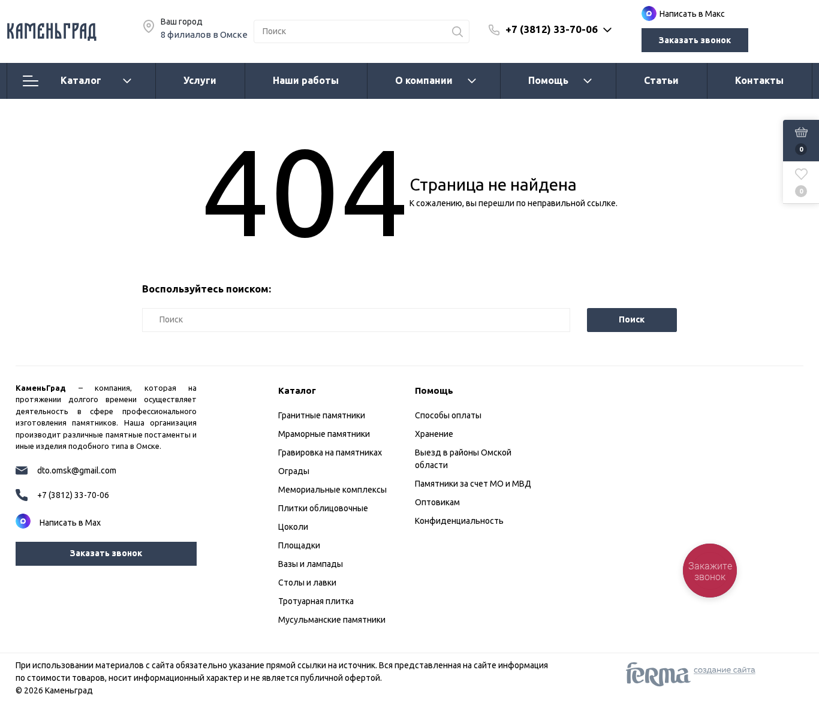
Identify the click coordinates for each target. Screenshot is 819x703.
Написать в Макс (692, 14)
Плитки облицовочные (323, 508)
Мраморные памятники (324, 434)
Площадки (299, 545)
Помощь (548, 80)
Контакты (759, 80)
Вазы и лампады (310, 564)
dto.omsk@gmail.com (76, 470)
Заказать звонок (695, 40)
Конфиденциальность (459, 521)
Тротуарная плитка (316, 601)
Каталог (81, 80)
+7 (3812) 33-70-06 (551, 29)
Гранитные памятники (321, 415)
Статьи (661, 80)
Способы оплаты (448, 415)
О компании (424, 80)
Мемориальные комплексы (332, 489)
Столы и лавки (307, 582)
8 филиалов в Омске (204, 34)
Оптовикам (437, 502)
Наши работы (306, 80)
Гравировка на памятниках (330, 452)
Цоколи (293, 527)
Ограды (293, 471)
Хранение (434, 434)
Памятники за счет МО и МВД (473, 483)
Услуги (199, 80)
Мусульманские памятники (332, 619)
